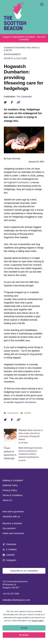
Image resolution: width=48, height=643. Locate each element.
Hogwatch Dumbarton (18, 182)
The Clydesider (24, 96)
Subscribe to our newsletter (24, 570)
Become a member (12, 523)
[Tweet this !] (5, 102)
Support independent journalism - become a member (24, 38)
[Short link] (18, 102)
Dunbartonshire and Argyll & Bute (22, 49)
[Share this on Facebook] (11, 102)
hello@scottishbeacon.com (16, 600)
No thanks (24, 635)
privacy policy (38, 620)
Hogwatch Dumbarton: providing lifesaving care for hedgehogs (23, 77)
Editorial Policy (10, 485)
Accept (24, 628)
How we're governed (13, 511)
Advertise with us (11, 516)
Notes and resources (13, 533)
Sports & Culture (15, 58)
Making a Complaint (13, 480)
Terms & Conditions (13, 495)
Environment (12, 54)
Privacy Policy (10, 490)
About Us (7, 500)
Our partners (9, 528)
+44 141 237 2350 (11, 594)
